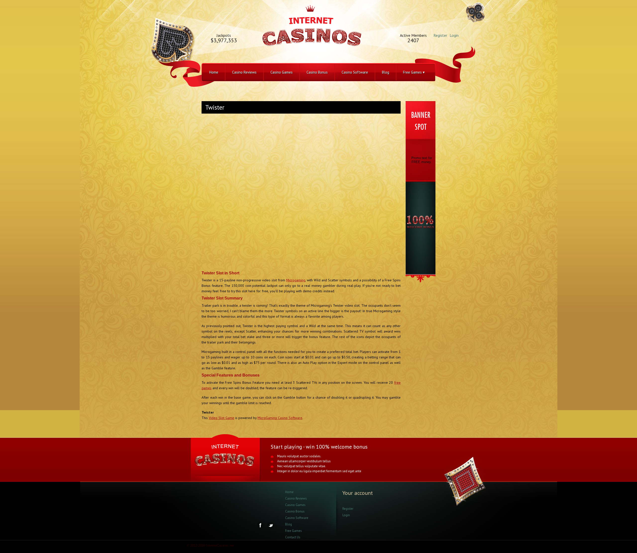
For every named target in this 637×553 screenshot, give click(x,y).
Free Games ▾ (414, 72)
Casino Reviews (244, 72)
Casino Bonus (317, 72)
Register (440, 35)
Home (213, 72)
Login (454, 35)
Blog (385, 72)
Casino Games (281, 72)
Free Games (293, 531)
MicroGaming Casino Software (280, 418)
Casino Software (355, 72)
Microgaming (295, 280)
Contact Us (292, 537)
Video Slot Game (221, 418)
